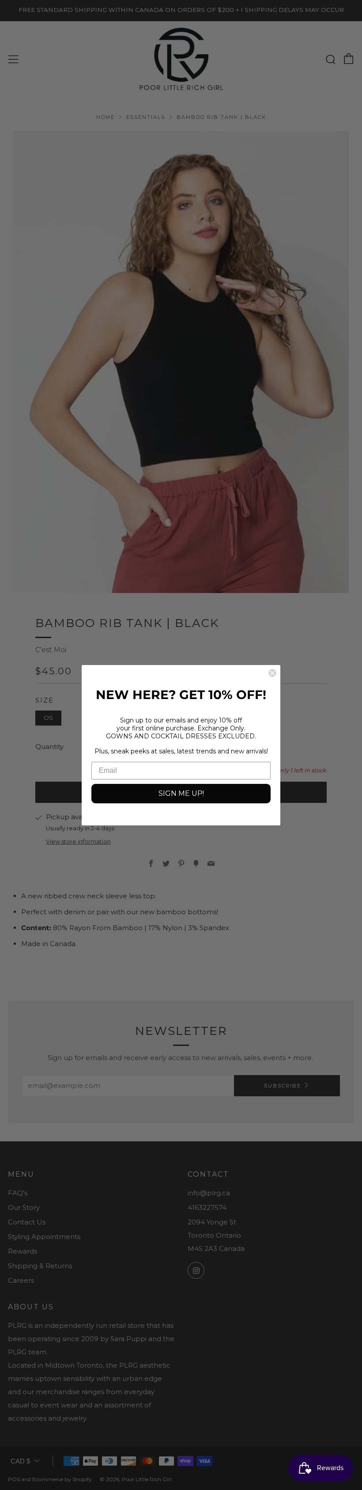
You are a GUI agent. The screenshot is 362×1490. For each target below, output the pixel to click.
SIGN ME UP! (181, 793)
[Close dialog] (272, 673)
